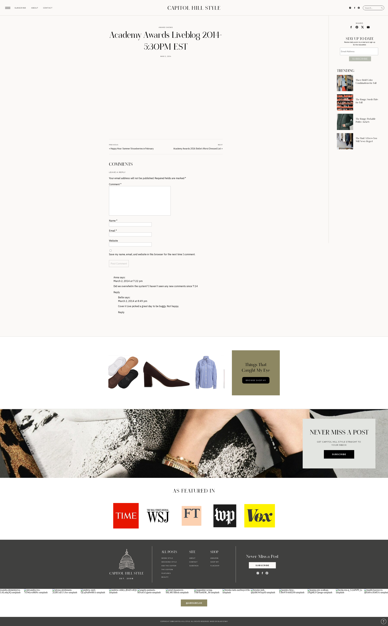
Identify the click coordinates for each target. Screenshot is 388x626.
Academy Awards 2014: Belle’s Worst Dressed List (197, 148)
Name (113, 220)
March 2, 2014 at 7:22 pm (128, 281)
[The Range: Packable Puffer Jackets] (345, 122)
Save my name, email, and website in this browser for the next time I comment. (152, 254)
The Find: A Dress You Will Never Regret (366, 140)
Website (113, 240)
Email (113, 230)
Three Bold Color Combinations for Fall (366, 81)
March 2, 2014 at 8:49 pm (132, 301)
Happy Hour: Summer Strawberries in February (132, 148)
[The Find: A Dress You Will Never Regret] (345, 141)
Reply (117, 292)
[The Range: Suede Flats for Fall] (345, 102)
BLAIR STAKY (222, 621)
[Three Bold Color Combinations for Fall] (345, 83)
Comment (115, 184)
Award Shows (166, 27)
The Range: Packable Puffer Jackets (366, 120)
